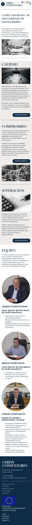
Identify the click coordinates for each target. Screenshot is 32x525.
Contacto (5, 520)
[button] (21, 115)
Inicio (4, 514)
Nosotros (5, 516)
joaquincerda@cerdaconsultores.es (14, 478)
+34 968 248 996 (7, 476)
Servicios (5, 518)
